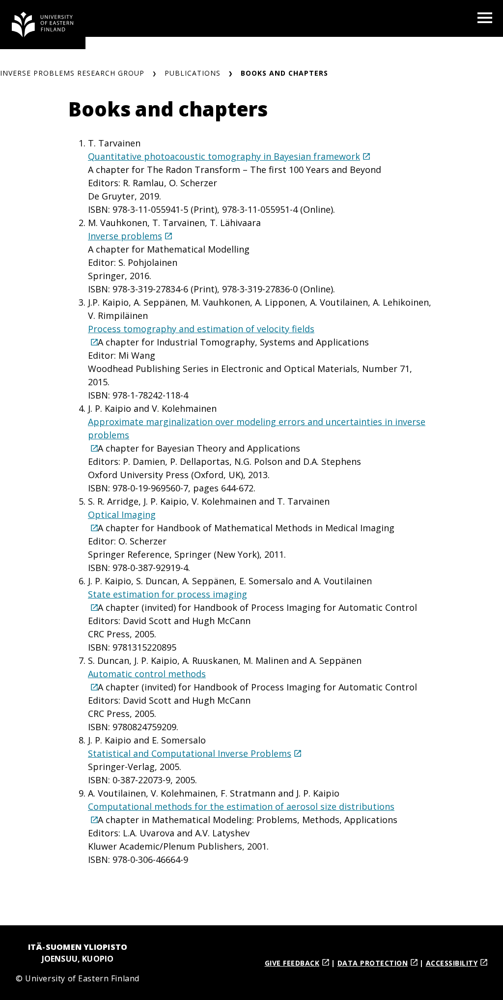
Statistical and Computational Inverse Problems (189, 753)
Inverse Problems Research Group (72, 73)
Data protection (372, 963)
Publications (193, 73)
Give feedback (292, 963)
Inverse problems (125, 236)
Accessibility (452, 963)
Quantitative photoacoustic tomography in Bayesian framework (224, 156)
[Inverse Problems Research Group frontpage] (43, 24)
